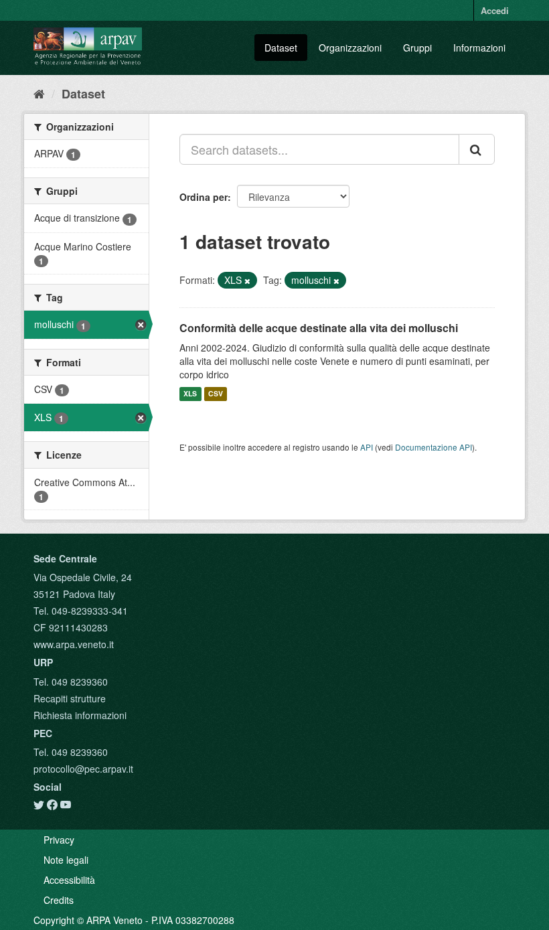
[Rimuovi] (247, 280)
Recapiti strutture (69, 698)
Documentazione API (433, 447)
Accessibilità (69, 879)
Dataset (280, 47)
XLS (190, 394)
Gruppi (417, 47)
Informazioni (479, 47)
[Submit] (477, 149)
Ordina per (203, 197)
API (366, 447)
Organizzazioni (350, 47)
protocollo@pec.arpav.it (83, 768)
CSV (215, 394)
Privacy (59, 839)
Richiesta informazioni (80, 715)
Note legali (66, 859)
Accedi (495, 10)
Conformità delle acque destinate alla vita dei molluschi (318, 327)
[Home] (39, 93)
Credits (59, 900)
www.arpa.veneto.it (73, 644)
